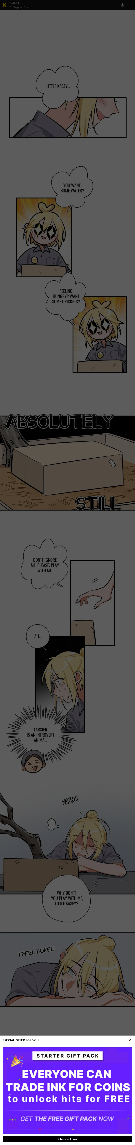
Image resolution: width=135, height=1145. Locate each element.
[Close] (129, 1040)
